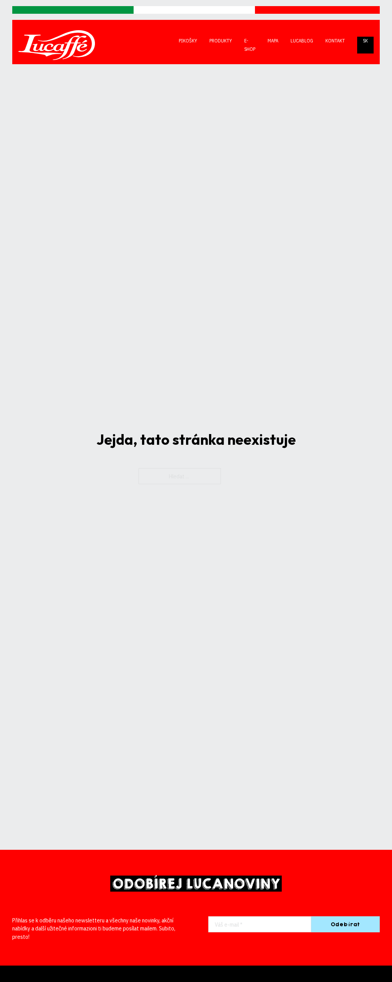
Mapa (273, 40)
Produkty (220, 40)
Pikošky (188, 40)
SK (365, 40)
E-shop (249, 44)
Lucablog (302, 40)
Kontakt (335, 40)
